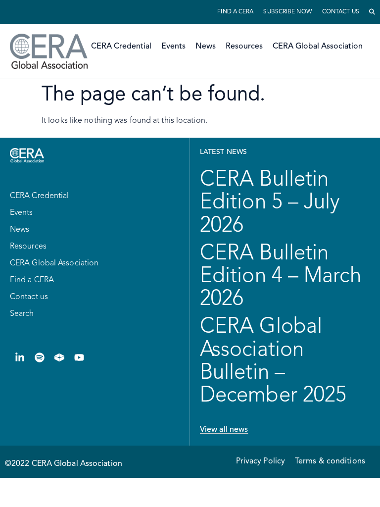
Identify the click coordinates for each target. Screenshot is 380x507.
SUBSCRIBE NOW (287, 12)
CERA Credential (121, 47)
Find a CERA (235, 12)
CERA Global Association (318, 47)
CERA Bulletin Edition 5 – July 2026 (270, 202)
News (205, 47)
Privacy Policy (260, 461)
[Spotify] (39, 357)
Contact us (340, 12)
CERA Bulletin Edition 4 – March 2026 (280, 276)
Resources (244, 47)
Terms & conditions (330, 461)
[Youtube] (79, 357)
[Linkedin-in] (20, 357)
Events (173, 47)
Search (22, 314)
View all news (224, 430)
